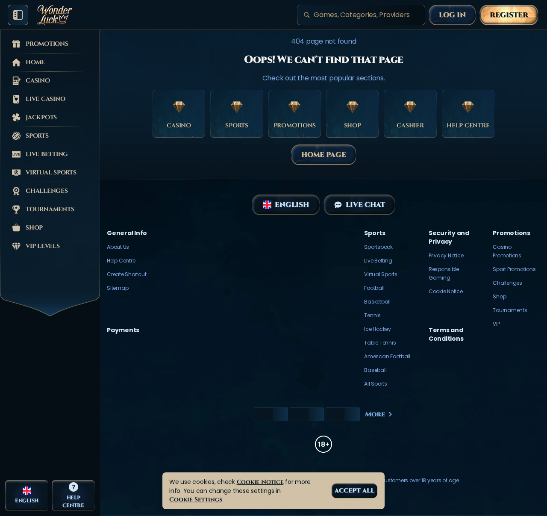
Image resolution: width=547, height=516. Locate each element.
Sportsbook (378, 247)
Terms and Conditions (446, 334)
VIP (496, 323)
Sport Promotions (514, 269)
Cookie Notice (446, 291)
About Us (118, 247)
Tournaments (510, 310)
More (375, 414)
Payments (123, 330)
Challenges (507, 282)
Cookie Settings (195, 499)
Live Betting (378, 260)
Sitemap (117, 288)
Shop (499, 296)
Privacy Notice (446, 255)
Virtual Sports (380, 274)
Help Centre (121, 260)
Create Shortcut (126, 274)
